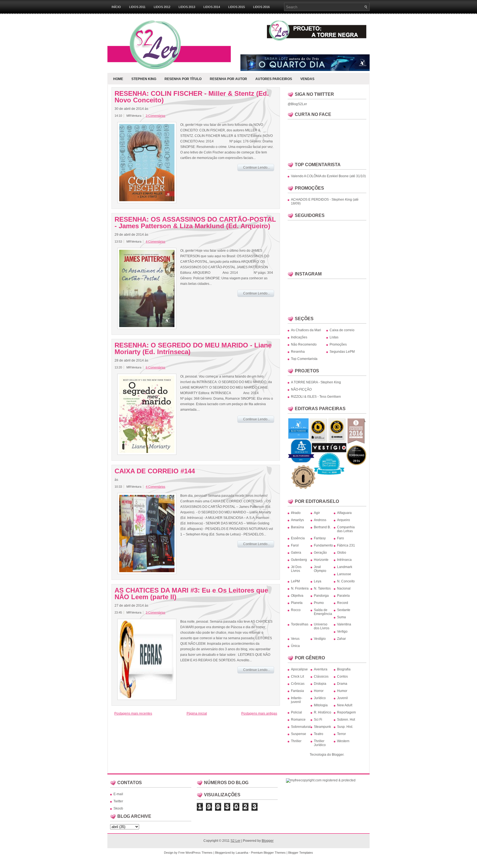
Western (343, 741)
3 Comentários (155, 115)
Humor (342, 691)
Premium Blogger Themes (268, 852)
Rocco (296, 610)
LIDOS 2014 (211, 7)
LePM (295, 581)
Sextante (343, 610)
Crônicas (297, 684)
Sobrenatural (301, 727)
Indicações (299, 337)
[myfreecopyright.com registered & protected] (321, 780)
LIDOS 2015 (236, 7)
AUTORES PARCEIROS (273, 79)
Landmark (344, 567)
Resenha (298, 352)
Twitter (118, 801)
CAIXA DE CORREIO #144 (155, 471)
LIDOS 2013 (187, 7)
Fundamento (323, 545)
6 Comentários (155, 367)
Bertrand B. (322, 527)
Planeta (297, 603)
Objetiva (297, 596)
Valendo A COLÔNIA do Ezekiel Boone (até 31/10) (328, 176)
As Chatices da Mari (306, 330)
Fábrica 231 (346, 545)
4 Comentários (155, 241)
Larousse (344, 574)
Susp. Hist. (345, 727)
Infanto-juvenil (296, 700)
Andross (320, 520)
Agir (317, 513)
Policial (296, 712)
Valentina (344, 624)
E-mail (118, 794)
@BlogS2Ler (297, 104)
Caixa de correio (342, 330)
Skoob (118, 808)
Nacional (344, 588)
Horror (319, 691)
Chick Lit (297, 676)
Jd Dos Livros (296, 569)
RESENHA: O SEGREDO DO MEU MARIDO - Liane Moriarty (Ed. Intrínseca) (193, 348)
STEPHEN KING (143, 79)
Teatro (318, 734)
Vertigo (342, 631)
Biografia (344, 669)
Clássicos (321, 676)
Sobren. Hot (346, 719)
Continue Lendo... (256, 167)
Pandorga (321, 596)
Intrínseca (344, 560)
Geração (320, 552)
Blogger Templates (300, 852)
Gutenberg (299, 560)
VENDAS (307, 79)
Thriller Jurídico (320, 743)
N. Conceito (346, 581)
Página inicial (197, 713)
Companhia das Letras (346, 529)
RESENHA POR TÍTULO (183, 79)
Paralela (343, 596)
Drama (342, 684)
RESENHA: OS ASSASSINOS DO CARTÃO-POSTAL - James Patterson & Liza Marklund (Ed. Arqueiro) (195, 222)
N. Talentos (322, 588)
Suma (341, 617)
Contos (342, 676)
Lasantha (242, 852)
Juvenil (342, 698)
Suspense (298, 734)
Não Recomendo (304, 344)
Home (118, 79)
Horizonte (321, 560)
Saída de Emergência (323, 612)
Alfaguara (344, 513)
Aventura (320, 669)
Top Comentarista (304, 359)
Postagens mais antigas (259, 713)
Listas (334, 337)
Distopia (320, 684)
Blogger (337, 755)
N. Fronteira (300, 588)
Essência (298, 538)
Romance (298, 719)
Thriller (296, 741)
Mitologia (321, 705)
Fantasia (297, 691)
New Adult (344, 705)
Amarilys (297, 520)
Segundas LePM (342, 352)
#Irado (296, 513)
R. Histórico (322, 712)
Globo (341, 552)
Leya (317, 581)
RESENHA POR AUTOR (228, 79)
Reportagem (346, 712)
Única (295, 646)
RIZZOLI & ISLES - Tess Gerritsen (316, 397)
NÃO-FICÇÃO (301, 389)
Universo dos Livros (321, 626)
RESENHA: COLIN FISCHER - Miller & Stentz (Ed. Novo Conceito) (192, 97)
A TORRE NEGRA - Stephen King (316, 382)
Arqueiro (343, 520)
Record (342, 603)
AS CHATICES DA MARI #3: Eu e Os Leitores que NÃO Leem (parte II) (191, 593)
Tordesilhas (299, 624)
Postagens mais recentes (133, 713)
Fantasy (320, 538)
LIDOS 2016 (261, 7)
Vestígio (320, 639)
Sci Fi (318, 719)
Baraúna (297, 527)
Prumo (319, 603)
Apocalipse (299, 669)
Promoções (338, 344)
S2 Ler (235, 841)
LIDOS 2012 (162, 7)
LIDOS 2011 (137, 7)
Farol (295, 545)
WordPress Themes (199, 852)
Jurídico (320, 698)
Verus (295, 639)
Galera (296, 552)
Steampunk (322, 727)
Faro (340, 538)
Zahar (341, 639)
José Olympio (320, 569)
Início (116, 7)
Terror (341, 734)
